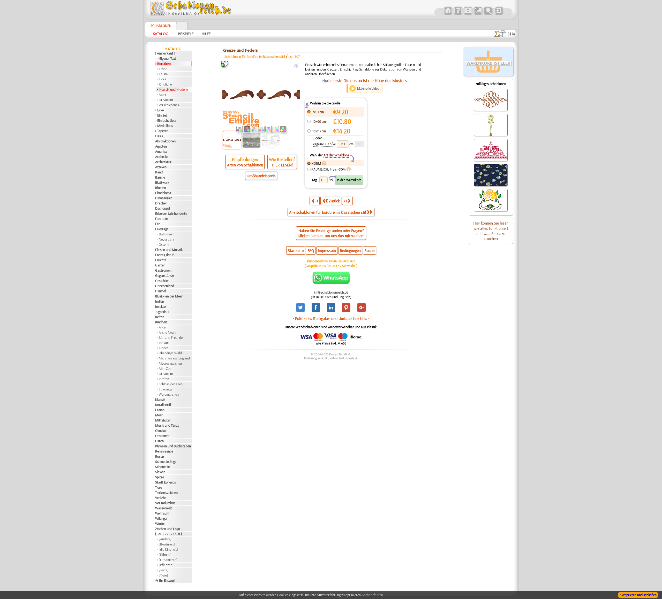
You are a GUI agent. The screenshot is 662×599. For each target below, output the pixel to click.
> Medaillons (164, 125)
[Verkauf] (448, 14)
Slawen (160, 472)
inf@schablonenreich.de (331, 292)
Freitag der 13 (165, 254)
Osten (159, 441)
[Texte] (164, 570)
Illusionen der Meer (169, 296)
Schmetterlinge (165, 461)
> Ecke (159, 110)
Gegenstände (164, 275)
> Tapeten (161, 130)
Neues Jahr (167, 239)
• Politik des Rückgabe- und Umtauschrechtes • (331, 318)
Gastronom (163, 270)
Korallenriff (163, 404)
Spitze (159, 477)
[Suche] (488, 14)
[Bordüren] (167, 544)
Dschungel (162, 208)
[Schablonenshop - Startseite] (190, 14)
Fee (157, 223)
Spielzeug (165, 389)
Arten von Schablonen (245, 164)
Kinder (163, 347)
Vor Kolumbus (165, 503)
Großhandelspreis (261, 175)
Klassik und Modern (173, 89)
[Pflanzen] (166, 565)
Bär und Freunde (171, 337)
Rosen (159, 456)
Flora (162, 79)
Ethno (163, 68)
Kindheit (161, 322)
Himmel (160, 291)
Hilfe (206, 34)
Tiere (158, 487)
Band (159, 172)
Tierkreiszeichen (166, 492)
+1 (345, 200)
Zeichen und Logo (167, 528)
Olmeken (161, 430)
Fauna (163, 74)
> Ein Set (161, 115)
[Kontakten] (468, 14)
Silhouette (162, 466)
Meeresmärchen (170, 363)
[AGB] (478, 14)
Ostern (164, 244)
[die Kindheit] (168, 549)
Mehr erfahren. (373, 595)
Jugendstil (162, 311)
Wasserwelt (163, 508)
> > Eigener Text (165, 58)
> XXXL (160, 136)
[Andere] (165, 539)
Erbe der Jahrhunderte (171, 213)
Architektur (163, 161)
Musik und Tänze (167, 425)
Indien (159, 301)
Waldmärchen (169, 394)
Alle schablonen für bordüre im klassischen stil (327, 212)
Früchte (160, 260)
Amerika (161, 151)
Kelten (159, 316)
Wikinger (161, 518)
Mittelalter (163, 420)
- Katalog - (160, 34)
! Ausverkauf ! (165, 53)
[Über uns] (458, 14)
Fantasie (161, 218)
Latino (159, 410)
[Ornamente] (168, 559)
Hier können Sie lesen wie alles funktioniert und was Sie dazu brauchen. (490, 230)
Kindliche (165, 84)
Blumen (160, 187)
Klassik (160, 399)
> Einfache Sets (165, 120)
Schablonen (161, 25)
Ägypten (161, 146)
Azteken (161, 167)
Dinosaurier (163, 198)
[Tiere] (163, 575)
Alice (162, 327)
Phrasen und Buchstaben (173, 446)
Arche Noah (167, 332)
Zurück (334, 200)
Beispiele (186, 34)
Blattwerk (162, 182)
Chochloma (163, 192)
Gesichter (162, 280)
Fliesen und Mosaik (169, 249)
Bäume (160, 177)
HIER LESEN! (282, 164)
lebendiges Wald (170, 353)
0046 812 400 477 (342, 261)
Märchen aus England (174, 358)
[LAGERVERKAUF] (168, 534)
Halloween (166, 234)
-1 (316, 200)
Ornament (166, 99)
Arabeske (161, 156)
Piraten (164, 379)
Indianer (165, 342)
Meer (162, 94)
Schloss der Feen (171, 384)
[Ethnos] (165, 554)
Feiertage (161, 229)
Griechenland (164, 285)
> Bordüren (163, 63)
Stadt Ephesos (165, 482)
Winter (160, 523)
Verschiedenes (169, 105)
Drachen (161, 203)
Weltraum (162, 513)
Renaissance (164, 451)
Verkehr (160, 497)
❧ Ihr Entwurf (165, 580)
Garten (160, 265)
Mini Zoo (165, 368)
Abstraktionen (165, 141)
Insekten (161, 306)
